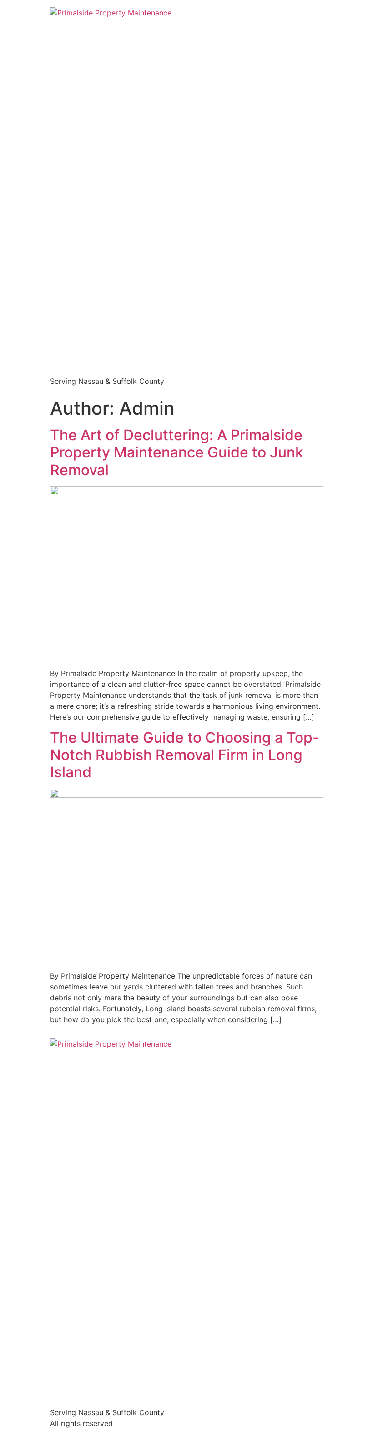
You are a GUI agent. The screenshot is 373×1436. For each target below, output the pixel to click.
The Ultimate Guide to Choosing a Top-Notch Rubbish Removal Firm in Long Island (184, 755)
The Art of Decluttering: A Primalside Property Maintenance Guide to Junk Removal (176, 452)
